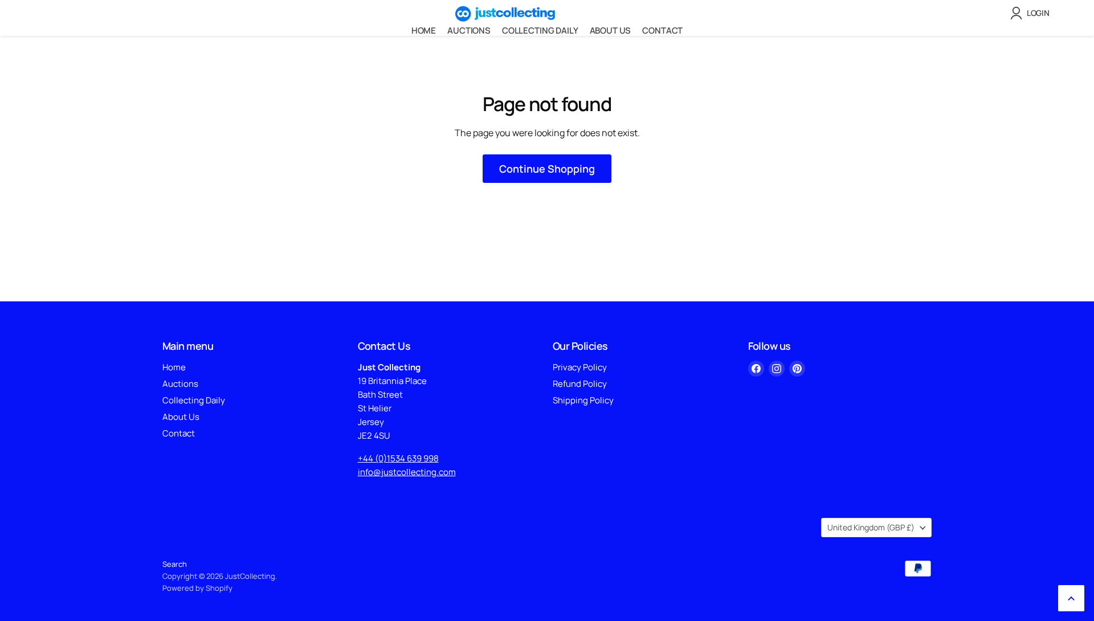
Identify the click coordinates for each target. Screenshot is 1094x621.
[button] (1032, 13)
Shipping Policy (583, 400)
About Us (610, 30)
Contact (662, 30)
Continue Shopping (547, 168)
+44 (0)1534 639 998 (398, 458)
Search (174, 564)
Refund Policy (580, 384)
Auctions (469, 30)
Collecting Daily (540, 30)
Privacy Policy (580, 367)
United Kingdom (871, 527)
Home (423, 30)
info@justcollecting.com (407, 472)
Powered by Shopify (197, 588)
